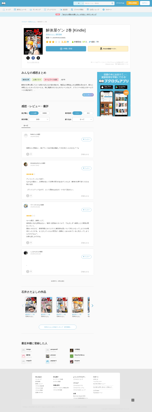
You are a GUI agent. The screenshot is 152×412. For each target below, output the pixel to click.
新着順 (45, 113)
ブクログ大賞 (39, 388)
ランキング (38, 379)
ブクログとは (120, 3)
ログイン (145, 3)
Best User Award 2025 (79, 396)
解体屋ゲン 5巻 (76, 314)
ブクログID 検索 (57, 390)
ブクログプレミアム (78, 387)
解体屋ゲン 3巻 (45, 314)
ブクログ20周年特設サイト (80, 398)
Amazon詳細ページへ (109, 49)
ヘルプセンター (97, 381)
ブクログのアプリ (78, 385)
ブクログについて (78, 379)
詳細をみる (85, 154)
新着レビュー (39, 383)
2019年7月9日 (34, 165)
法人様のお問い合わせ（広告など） (103, 387)
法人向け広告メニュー (99, 383)
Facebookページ (97, 392)
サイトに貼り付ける (33, 62)
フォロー (87, 139)
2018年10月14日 (35, 254)
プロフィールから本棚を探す (61, 387)
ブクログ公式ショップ (79, 390)
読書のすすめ (39, 392)
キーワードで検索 (58, 379)
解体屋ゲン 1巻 (30, 314)
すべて (26, 125)
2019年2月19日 (35, 207)
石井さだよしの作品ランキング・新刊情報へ (57, 327)
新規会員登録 (133, 3)
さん (33, 134)
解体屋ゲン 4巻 (61, 314)
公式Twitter (96, 390)
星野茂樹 (59, 34)
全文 (88, 113)
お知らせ (95, 379)
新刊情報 (37, 381)
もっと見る (87, 95)
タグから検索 (57, 381)
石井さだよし (50, 34)
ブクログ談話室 (39, 386)
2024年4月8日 (34, 136)
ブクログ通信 (39, 390)
